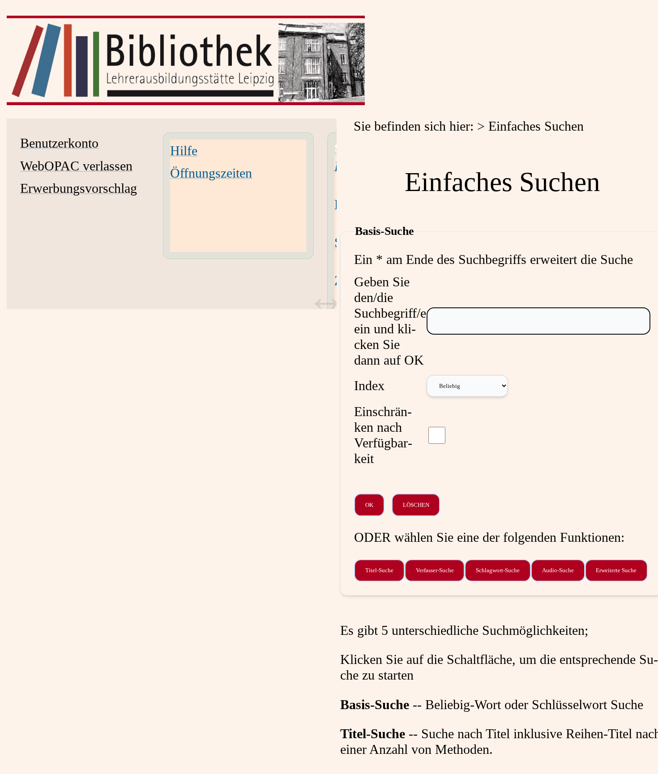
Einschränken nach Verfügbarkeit (383, 435)
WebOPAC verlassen (76, 166)
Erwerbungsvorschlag (78, 188)
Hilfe (183, 150)
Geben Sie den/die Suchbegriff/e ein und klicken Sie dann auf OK (390, 321)
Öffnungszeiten (211, 173)
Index (369, 385)
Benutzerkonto (59, 143)
